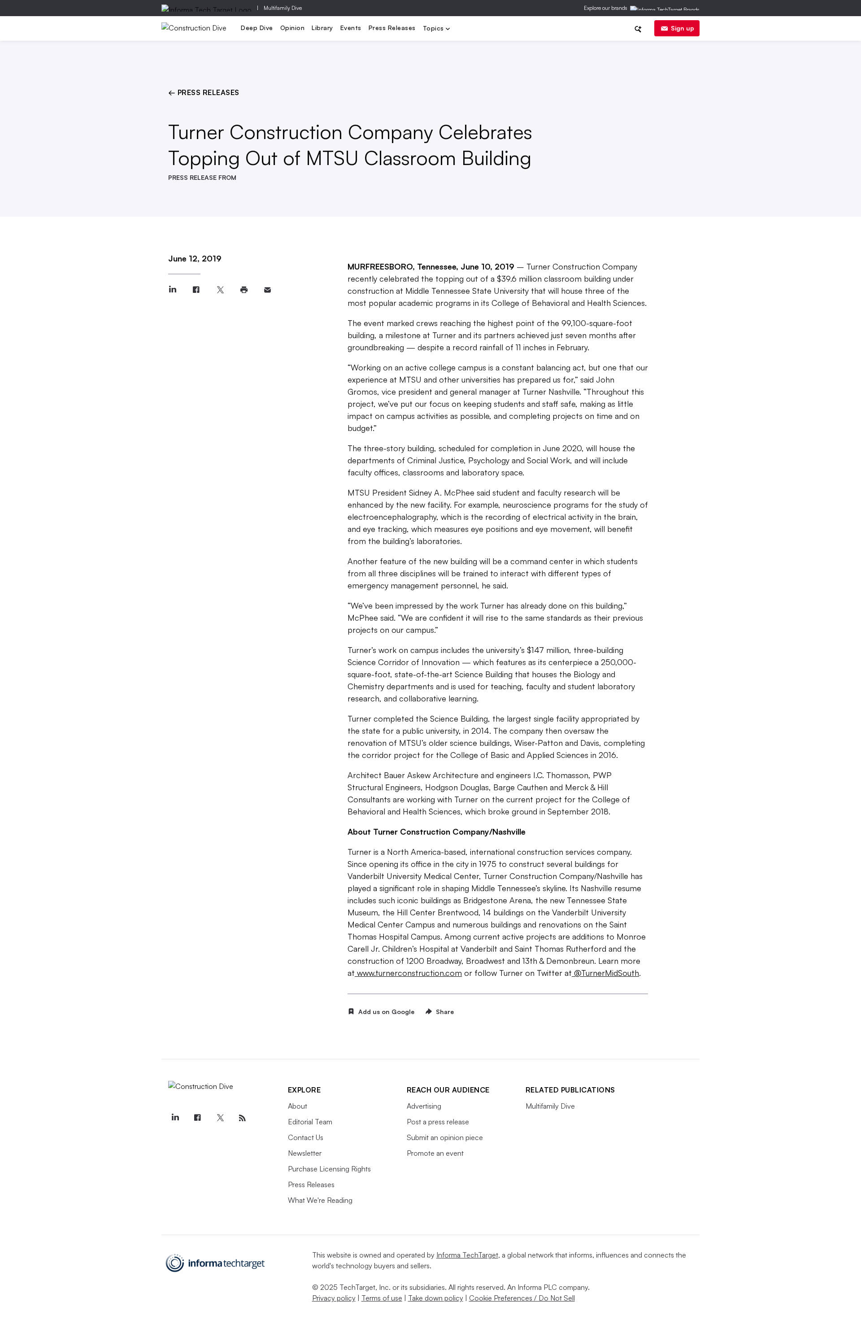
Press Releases (392, 27)
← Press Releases (203, 92)
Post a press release (438, 1121)
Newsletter (305, 1153)
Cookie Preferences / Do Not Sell (522, 1297)
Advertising (424, 1105)
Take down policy (435, 1297)
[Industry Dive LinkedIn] (175, 1118)
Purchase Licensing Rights (329, 1168)
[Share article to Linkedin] (172, 289)
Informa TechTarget (467, 1254)
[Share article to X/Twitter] (219, 289)
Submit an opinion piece (445, 1137)
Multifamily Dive (283, 7)
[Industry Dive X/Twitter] (220, 1118)
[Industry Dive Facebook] (197, 1118)
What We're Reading (320, 1200)
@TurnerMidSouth (606, 973)
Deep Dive (257, 27)
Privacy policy (334, 1297)
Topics (434, 29)
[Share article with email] (267, 289)
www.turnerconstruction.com (409, 973)
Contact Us (305, 1137)
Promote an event (435, 1153)
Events (350, 27)
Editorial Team (310, 1121)
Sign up (682, 28)
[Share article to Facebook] (196, 289)
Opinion (292, 27)
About (297, 1105)
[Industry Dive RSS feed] (242, 1118)
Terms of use (381, 1297)
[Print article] (243, 289)
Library (322, 27)
